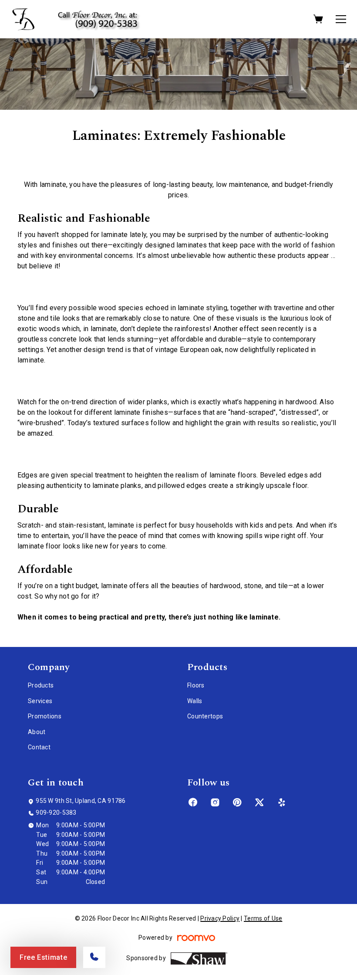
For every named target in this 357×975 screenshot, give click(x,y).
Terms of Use (263, 918)
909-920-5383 (56, 812)
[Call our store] (94, 957)
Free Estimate (43, 957)
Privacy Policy (219, 918)
